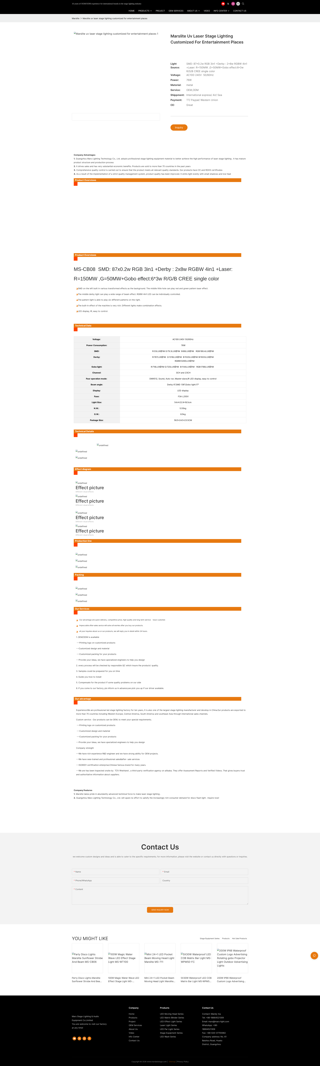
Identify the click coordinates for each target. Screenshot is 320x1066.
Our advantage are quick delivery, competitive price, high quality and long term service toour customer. (122, 620)
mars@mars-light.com (218, 1021)
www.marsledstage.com (157, 1061)
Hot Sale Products (239, 938)
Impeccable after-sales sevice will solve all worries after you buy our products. (111, 625)
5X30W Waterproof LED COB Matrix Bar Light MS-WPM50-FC (196, 980)
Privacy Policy (183, 1061)
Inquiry (179, 127)
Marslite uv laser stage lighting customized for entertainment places (115, 18)
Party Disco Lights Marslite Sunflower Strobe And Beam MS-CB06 (87, 980)
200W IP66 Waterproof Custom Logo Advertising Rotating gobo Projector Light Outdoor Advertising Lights (231, 980)
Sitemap (172, 1061)
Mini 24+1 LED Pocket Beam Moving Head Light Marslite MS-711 (159, 980)
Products (226, 938)
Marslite (75, 18)
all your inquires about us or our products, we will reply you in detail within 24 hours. (113, 631)
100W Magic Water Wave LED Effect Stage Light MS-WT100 (123, 980)
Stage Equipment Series (210, 938)
